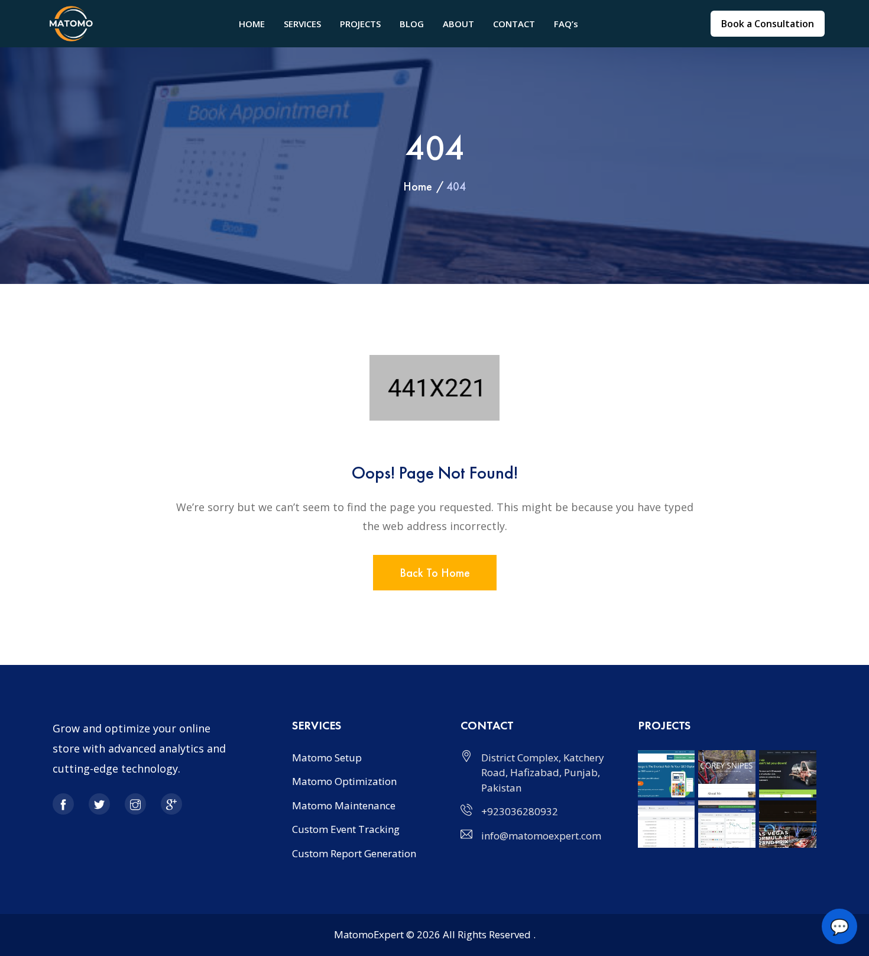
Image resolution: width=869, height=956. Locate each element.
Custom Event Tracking (346, 829)
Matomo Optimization (344, 781)
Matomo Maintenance (343, 805)
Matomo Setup (327, 757)
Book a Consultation (767, 23)
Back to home (435, 572)
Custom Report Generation (354, 853)
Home (417, 186)
